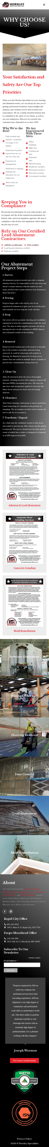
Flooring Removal (25, 892)
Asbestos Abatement (32, 889)
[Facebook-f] (5, 911)
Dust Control (39, 892)
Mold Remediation (24, 630)
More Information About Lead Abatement (24, 818)
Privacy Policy (24, 1139)
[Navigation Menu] (44, 5)
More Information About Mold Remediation (24, 857)
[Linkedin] (11, 911)
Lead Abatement (9, 895)
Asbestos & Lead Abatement (25, 505)
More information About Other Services (24, 779)
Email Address (11, 960)
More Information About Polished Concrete (24, 700)
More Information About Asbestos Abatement (24, 661)
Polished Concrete (10, 892)
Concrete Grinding (25, 568)
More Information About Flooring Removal (24, 740)
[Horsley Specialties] (14, 5)
